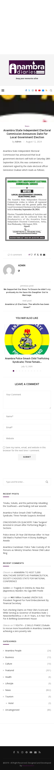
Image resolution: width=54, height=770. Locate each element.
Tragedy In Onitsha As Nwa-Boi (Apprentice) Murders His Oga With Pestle (23, 589)
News (28, 690)
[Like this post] (31, 254)
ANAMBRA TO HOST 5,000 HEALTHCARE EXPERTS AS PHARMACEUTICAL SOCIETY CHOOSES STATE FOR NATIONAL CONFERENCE (25, 577)
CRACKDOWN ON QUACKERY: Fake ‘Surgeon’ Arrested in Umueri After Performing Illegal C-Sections (25, 525)
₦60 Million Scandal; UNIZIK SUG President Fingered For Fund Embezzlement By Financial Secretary (26, 600)
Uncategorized (28, 709)
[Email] (43, 90)
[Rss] (46, 90)
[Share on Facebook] (35, 254)
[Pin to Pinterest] (41, 254)
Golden (6, 587)
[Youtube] (39, 90)
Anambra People (28, 650)
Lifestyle (28, 683)
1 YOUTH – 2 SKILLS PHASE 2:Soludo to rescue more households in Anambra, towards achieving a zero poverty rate (27, 628)
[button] (7, 347)
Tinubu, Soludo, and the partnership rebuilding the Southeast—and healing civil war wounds (25, 504)
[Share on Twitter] (38, 254)
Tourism (28, 696)
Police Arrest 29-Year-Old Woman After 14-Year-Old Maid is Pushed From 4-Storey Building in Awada (26, 537)
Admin (18, 141)
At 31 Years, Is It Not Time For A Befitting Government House (26, 617)
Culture (28, 663)
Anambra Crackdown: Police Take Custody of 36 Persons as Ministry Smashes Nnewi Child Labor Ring (26, 550)
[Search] (51, 90)
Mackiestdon (28, 765)
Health (28, 677)
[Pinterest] (36, 90)
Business (28, 657)
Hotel (29, 703)
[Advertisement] (27, 27)
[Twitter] (29, 90)
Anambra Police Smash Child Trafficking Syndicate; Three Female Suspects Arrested (24, 514)
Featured (28, 670)
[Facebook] (26, 90)
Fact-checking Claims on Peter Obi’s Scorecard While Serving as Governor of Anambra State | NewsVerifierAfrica (25, 612)
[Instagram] (33, 90)
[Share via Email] (44, 254)
